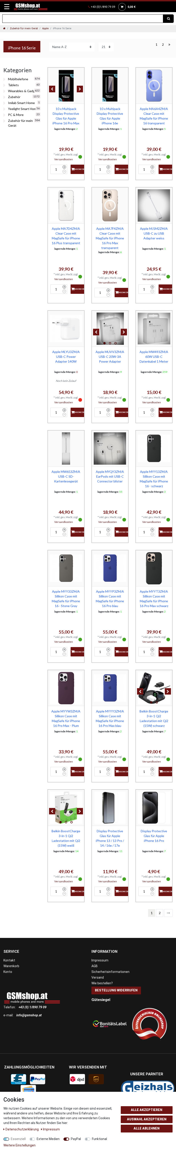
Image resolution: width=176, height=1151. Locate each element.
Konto (7, 972)
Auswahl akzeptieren (146, 1119)
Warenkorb (11, 966)
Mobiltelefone (18, 79)
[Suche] (168, 18)
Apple (45, 28)
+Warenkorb (79, 169)
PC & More (16, 115)
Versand (97, 977)
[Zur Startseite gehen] (4, 28)
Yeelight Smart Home (23, 109)
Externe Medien (48, 1139)
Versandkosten (63, 159)
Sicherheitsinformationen (110, 972)
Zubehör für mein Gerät (24, 28)
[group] (66, 86)
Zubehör (14, 97)
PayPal (76, 1139)
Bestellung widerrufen (116, 990)
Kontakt (9, 960)
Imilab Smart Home (21, 103)
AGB (94, 966)
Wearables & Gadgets (24, 91)
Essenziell (18, 1139)
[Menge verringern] (64, 171)
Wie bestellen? (102, 983)
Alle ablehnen (147, 1128)
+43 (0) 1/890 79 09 (33, 1007)
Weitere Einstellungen (19, 1145)
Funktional (99, 1139)
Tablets (13, 85)
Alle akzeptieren (146, 1110)
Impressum (99, 960)
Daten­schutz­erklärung (22, 1129)
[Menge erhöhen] (64, 167)
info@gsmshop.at (29, 1015)
